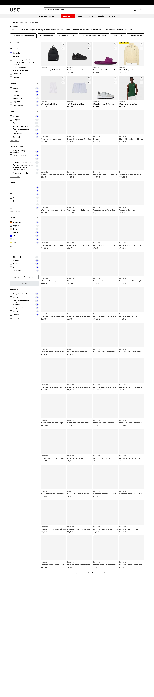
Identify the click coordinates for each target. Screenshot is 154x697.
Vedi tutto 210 (15, 211)
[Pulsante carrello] (141, 10)
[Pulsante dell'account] (129, 10)
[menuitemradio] (24, 53)
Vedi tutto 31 (14, 318)
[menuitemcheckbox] (24, 88)
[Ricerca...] (46, 9)
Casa (21, 22)
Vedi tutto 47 (14, 141)
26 (104, 573)
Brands (31, 22)
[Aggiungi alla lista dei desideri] (63, 44)
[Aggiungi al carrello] (63, 48)
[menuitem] (48, 16)
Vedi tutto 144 (15, 177)
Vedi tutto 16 (14, 246)
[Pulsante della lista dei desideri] (135, 10)
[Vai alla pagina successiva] (108, 572)
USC (25, 22)
